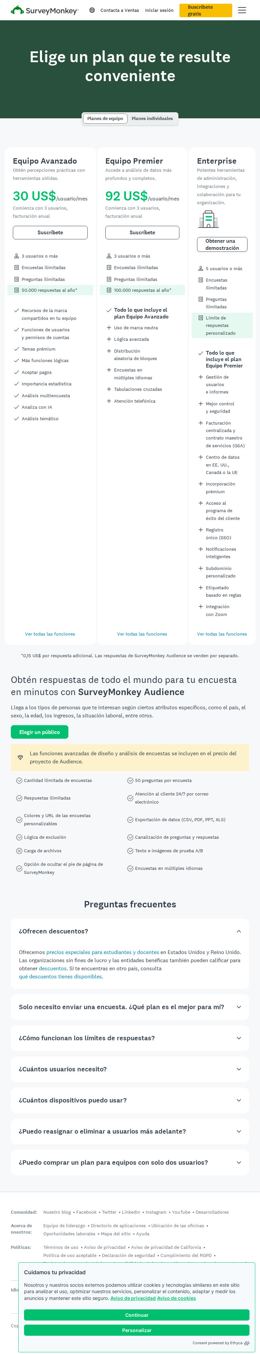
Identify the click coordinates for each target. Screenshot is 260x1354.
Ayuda (142, 1234)
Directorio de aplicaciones (118, 1225)
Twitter (109, 1212)
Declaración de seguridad (128, 1255)
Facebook (86, 1212)
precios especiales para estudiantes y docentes (102, 952)
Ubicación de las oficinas (177, 1225)
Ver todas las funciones (50, 634)
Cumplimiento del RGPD (186, 1255)
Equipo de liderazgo (64, 1225)
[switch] (85, 115)
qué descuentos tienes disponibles (60, 976)
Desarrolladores (212, 1212)
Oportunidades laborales (69, 1234)
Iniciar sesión (159, 10)
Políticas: (21, 1247)
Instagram (156, 1212)
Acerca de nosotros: (21, 1228)
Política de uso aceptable (69, 1255)
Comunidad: (24, 1212)
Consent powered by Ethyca (217, 1342)
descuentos (53, 968)
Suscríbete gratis (200, 10)
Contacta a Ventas (120, 10)
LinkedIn (131, 1212)
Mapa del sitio (116, 1234)
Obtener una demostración (222, 244)
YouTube (181, 1212)
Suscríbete (50, 232)
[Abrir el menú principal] (242, 10)
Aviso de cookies (176, 1298)
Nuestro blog (57, 1212)
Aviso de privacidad (133, 1298)
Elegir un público (39, 732)
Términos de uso (61, 1247)
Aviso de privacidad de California (166, 1247)
